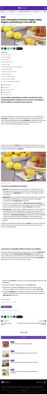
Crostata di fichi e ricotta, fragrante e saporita (21, 343)
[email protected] (22, 389)
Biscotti (3, 11)
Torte (44, 11)
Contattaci (8, 387)
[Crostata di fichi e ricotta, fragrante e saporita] (5, 345)
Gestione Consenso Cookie (37, 387)
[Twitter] (5, 48)
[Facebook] (2, 48)
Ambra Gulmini (4, 24)
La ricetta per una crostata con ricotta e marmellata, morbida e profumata (31, 324)
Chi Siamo (3, 387)
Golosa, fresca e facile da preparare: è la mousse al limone (24, 353)
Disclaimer (14, 387)
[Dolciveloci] (22, 8)
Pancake (12, 11)
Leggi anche (23, 337)
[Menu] (2, 8)
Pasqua (36, 11)
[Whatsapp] (8, 48)
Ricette (5, 14)
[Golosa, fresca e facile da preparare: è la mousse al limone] (5, 354)
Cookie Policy (27, 387)
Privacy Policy (20, 387)
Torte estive (8, 306)
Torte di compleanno (24, 11)
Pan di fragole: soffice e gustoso (6, 324)
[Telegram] (11, 48)
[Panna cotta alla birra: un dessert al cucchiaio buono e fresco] (5, 363)
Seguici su (22, 332)
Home (2, 14)
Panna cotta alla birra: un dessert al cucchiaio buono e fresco (24, 362)
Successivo (41, 321)
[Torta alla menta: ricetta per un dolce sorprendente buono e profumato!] (5, 373)
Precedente (6, 321)
